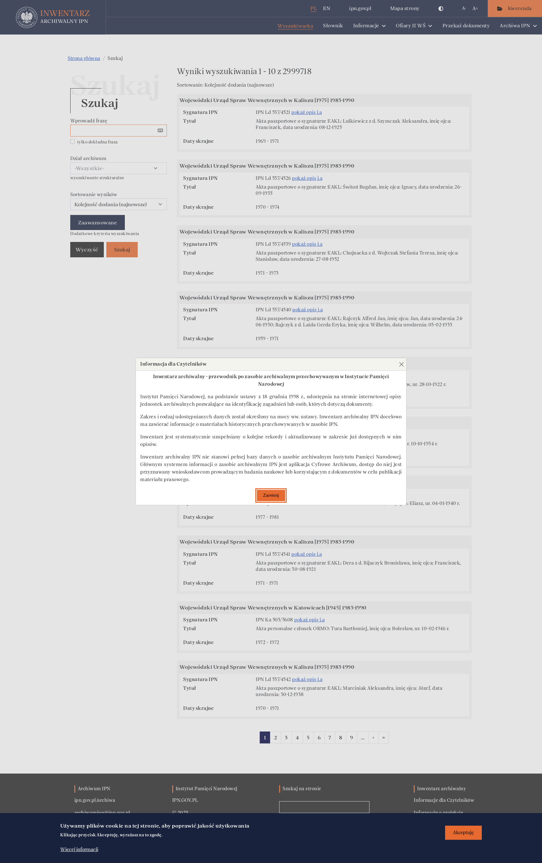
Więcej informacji (79, 849)
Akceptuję (463, 832)
